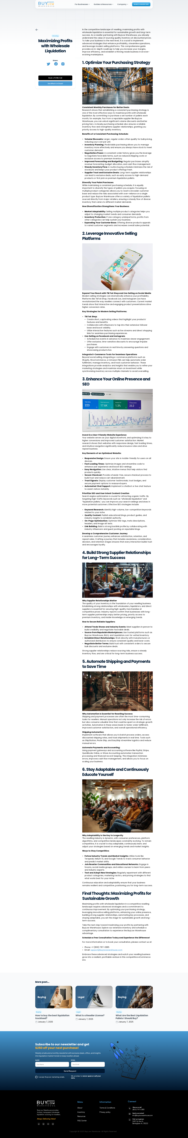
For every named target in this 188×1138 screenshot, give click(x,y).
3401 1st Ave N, (138, 1121)
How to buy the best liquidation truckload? (52, 1017)
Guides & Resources (103, 4)
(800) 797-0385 (138, 1109)
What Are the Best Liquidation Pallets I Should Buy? (132, 1017)
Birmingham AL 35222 (140, 1123)
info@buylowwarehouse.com (142, 1115)
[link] (46, 1103)
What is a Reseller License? (89, 1015)
